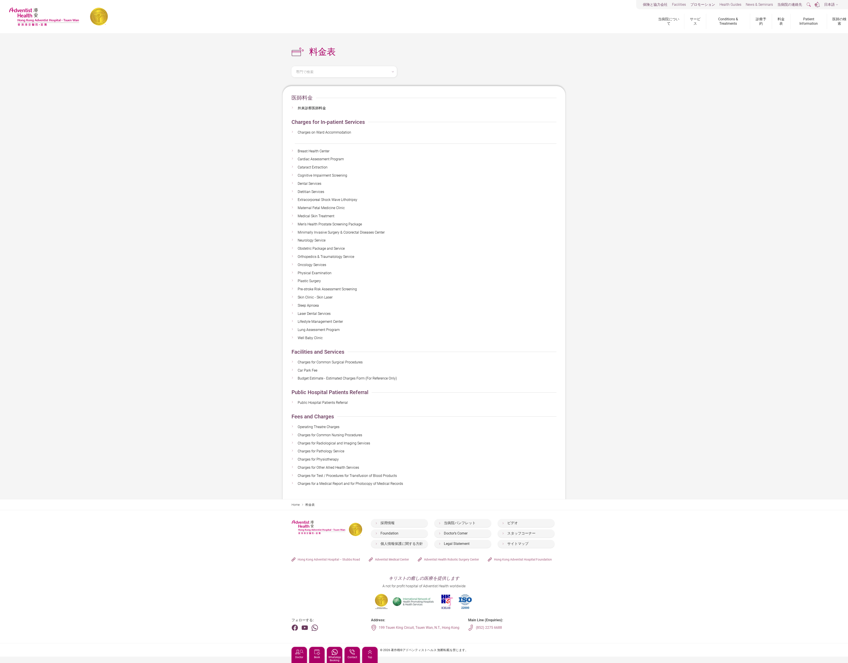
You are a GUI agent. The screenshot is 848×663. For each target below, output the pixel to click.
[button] (831, 5)
